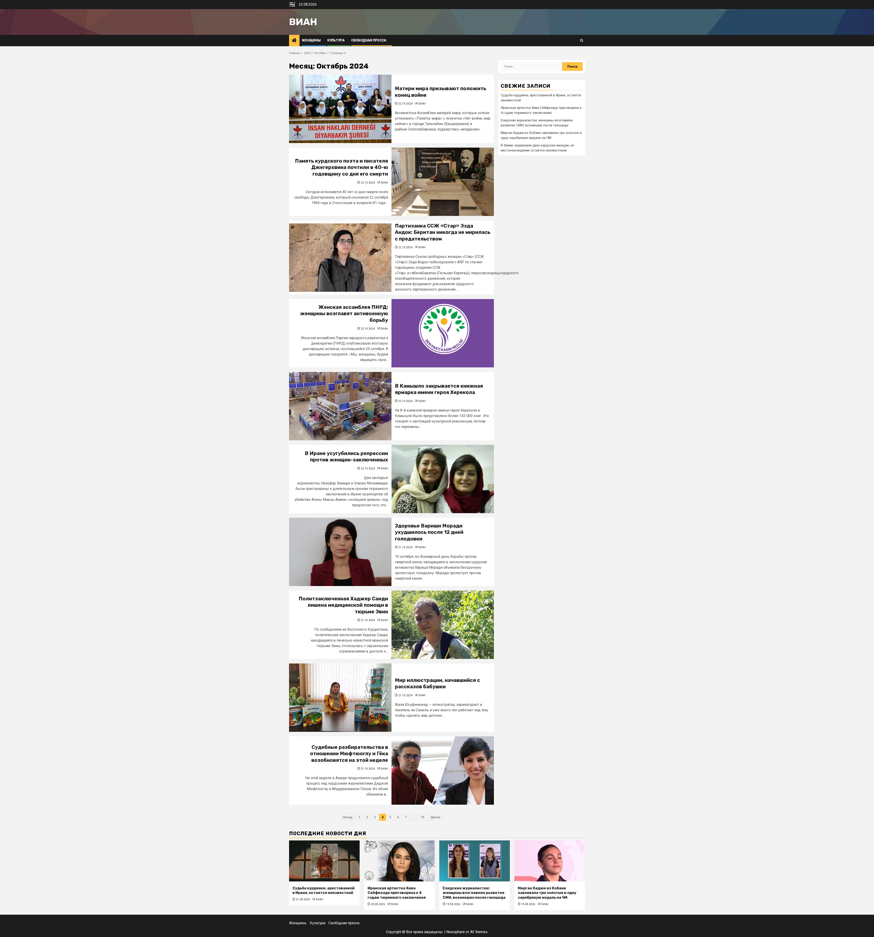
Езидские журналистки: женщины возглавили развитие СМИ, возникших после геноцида (474, 893)
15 (422, 817)
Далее (435, 817)
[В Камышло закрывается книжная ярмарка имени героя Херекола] (340, 406)
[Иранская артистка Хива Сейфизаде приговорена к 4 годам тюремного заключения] (399, 860)
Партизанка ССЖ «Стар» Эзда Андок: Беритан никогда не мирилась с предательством (442, 232)
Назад (348, 817)
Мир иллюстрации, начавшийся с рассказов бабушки (437, 683)
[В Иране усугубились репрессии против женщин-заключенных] (442, 479)
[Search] (581, 40)
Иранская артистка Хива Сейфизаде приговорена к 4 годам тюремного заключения (397, 893)
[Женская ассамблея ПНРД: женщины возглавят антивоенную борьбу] (442, 333)
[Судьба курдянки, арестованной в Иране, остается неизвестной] (324, 860)
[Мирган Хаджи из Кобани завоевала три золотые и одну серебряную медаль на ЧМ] (549, 860)
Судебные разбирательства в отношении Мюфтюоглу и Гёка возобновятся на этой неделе (349, 753)
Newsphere (455, 932)
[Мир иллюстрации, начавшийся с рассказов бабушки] (340, 697)
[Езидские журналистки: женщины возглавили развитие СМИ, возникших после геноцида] (474, 860)
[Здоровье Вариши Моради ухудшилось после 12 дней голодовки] (340, 552)
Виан (303, 22)
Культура (336, 40)
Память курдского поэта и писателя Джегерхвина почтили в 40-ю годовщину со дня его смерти (341, 167)
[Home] (294, 41)
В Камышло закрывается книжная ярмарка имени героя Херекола (439, 389)
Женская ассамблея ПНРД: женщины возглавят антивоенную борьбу (344, 313)
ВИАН (422, 103)
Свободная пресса (368, 40)
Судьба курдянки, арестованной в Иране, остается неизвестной (323, 890)
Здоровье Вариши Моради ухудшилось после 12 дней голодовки (429, 532)
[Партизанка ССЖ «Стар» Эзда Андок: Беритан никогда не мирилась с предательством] (340, 257)
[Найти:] (531, 66)
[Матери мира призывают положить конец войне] (340, 109)
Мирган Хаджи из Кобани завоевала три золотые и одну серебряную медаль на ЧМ (547, 893)
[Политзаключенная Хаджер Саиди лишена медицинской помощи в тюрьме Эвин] (442, 625)
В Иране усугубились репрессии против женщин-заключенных (346, 456)
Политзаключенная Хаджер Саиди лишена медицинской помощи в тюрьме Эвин (343, 605)
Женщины (311, 40)
